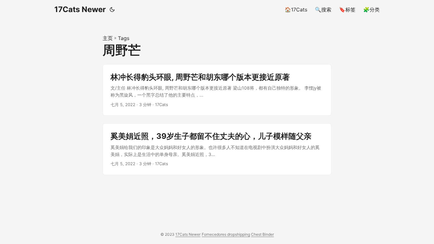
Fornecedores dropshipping (226, 234)
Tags (123, 38)
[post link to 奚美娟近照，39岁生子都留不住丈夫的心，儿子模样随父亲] (217, 149)
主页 (108, 38)
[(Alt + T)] (112, 9)
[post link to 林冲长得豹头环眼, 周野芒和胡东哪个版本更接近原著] (217, 90)
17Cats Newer (80, 9)
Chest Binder (262, 234)
